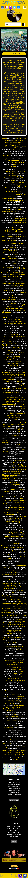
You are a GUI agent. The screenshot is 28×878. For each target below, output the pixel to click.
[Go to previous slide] (4, 855)
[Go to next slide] (23, 855)
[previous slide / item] (2, 40)
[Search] (23, 24)
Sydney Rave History (11, 876)
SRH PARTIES (14, 800)
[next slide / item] (26, 40)
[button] (3, 49)
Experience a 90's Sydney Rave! (14, 53)
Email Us (14, 841)
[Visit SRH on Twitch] (20, 876)
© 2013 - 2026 (16, 875)
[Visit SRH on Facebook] (25, 876)
